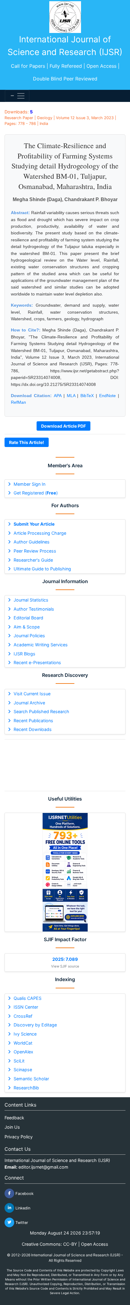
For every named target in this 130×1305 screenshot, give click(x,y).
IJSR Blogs (24, 653)
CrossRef (23, 1016)
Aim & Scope (27, 626)
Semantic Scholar (31, 1078)
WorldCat (23, 1043)
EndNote (107, 395)
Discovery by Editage (35, 1024)
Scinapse (23, 1069)
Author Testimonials (34, 609)
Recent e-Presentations (37, 662)
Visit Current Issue (32, 693)
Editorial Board (28, 617)
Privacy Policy (19, 1136)
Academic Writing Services (41, 644)
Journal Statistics (31, 599)
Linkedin (22, 1207)
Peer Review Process (35, 550)
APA (57, 395)
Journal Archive (29, 702)
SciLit (19, 1060)
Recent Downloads (33, 729)
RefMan (18, 402)
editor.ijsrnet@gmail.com (43, 1167)
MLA (71, 395)
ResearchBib (26, 1087)
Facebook (24, 1193)
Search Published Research (41, 711)
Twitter (21, 1222)
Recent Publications (33, 720)
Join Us (12, 1127)
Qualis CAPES (27, 998)
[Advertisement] (65, 765)
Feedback (14, 1117)
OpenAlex (23, 1051)
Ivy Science (25, 1033)
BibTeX (87, 395)
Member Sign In (29, 484)
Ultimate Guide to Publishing (42, 568)
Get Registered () (36, 492)
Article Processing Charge (40, 533)
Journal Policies (29, 635)
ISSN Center (26, 1007)
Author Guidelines (32, 541)
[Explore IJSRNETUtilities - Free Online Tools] (65, 872)
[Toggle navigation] (17, 96)
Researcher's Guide (33, 560)
